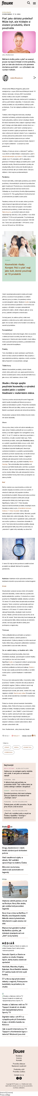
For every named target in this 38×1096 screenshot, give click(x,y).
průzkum (19, 156)
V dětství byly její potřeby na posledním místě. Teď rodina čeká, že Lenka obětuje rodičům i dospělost (18, 784)
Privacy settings (5, 1095)
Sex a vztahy (9, 768)
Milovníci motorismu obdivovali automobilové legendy (12, 870)
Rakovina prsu (6, 212)
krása (16, 747)
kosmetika (27, 747)
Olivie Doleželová (19, 802)
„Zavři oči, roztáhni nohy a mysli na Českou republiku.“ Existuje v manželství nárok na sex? (17, 815)
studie (27, 302)
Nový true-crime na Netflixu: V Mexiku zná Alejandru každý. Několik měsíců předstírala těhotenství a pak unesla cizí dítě (14, 918)
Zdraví (7, 791)
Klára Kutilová (22, 768)
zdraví (7, 747)
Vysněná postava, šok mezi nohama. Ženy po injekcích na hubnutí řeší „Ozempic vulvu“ (17, 795)
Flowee (9, 3)
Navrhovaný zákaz (20, 693)
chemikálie (9, 752)
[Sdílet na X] (35, 735)
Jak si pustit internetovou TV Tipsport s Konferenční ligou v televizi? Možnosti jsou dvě (14, 1031)
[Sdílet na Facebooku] (33, 736)
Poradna (7, 779)
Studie (31, 667)
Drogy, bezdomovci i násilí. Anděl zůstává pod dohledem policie (14, 850)
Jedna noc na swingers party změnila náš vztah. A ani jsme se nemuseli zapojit (18, 773)
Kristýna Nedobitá (18, 791)
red (13, 779)
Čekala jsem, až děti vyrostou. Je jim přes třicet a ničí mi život (18, 805)
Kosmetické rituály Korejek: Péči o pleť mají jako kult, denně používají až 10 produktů (18, 269)
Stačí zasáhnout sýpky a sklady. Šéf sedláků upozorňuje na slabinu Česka (14, 860)
